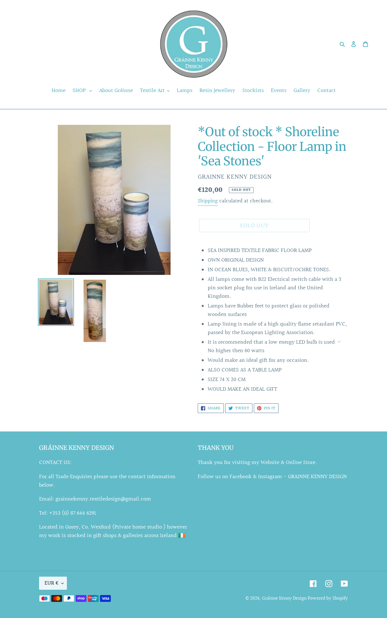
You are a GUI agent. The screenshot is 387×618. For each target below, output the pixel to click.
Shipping (208, 201)
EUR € (51, 583)
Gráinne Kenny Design (285, 598)
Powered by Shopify (328, 598)
